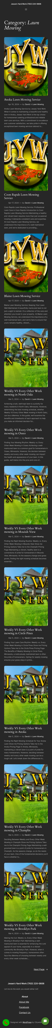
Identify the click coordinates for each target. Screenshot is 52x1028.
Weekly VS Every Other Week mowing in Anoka (23, 730)
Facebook (24, 1007)
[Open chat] (45, 1021)
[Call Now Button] (6, 1022)
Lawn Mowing (38, 104)
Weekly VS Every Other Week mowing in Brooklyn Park (23, 927)
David (27, 104)
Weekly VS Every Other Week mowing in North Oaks (23, 392)
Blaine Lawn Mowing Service (22, 296)
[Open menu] (26, 9)
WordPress (27, 1022)
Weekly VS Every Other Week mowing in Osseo (23, 431)
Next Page (41, 969)
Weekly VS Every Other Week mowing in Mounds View (23, 530)
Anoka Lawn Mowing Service (22, 99)
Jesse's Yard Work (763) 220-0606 (26, 4)
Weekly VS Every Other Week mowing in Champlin (23, 828)
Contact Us (24, 1012)
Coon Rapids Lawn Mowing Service (21, 196)
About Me (24, 1002)
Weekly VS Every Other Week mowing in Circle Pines (23, 631)
